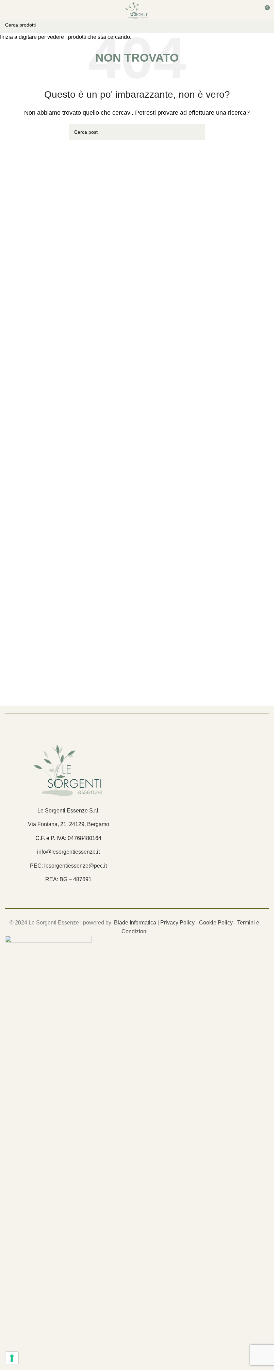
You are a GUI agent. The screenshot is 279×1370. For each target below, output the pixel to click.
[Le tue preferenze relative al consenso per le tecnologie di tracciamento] (11, 1358)
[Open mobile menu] (8, 10)
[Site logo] (136, 10)
